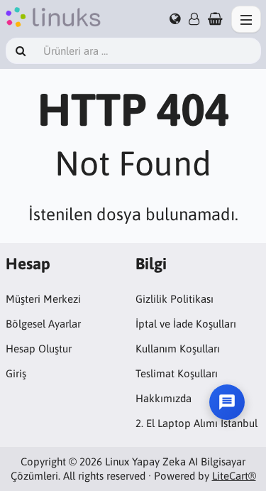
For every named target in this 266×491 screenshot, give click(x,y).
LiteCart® (234, 476)
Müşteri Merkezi (43, 299)
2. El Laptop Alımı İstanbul (196, 423)
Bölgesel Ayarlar (43, 324)
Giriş (16, 373)
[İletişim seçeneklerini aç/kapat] (227, 402)
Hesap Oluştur (39, 348)
